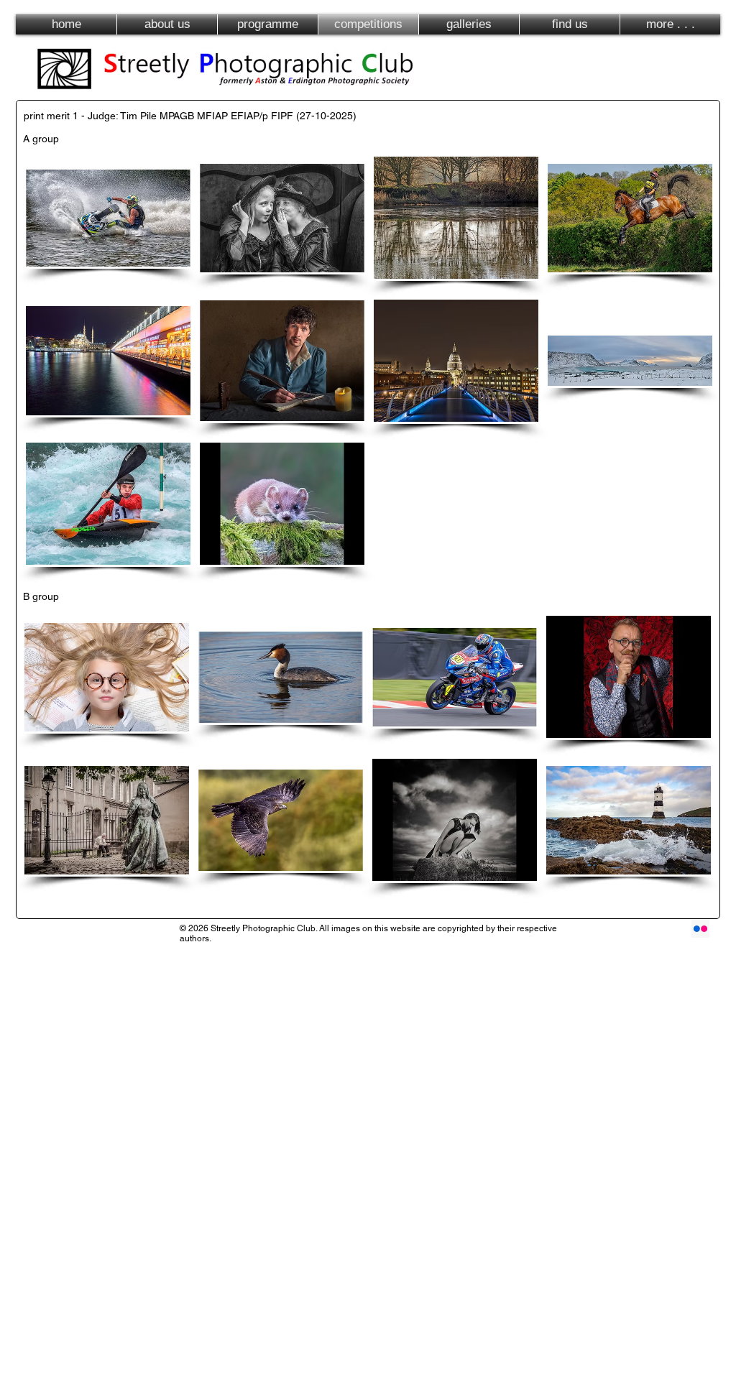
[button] (108, 218)
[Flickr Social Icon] (700, 929)
